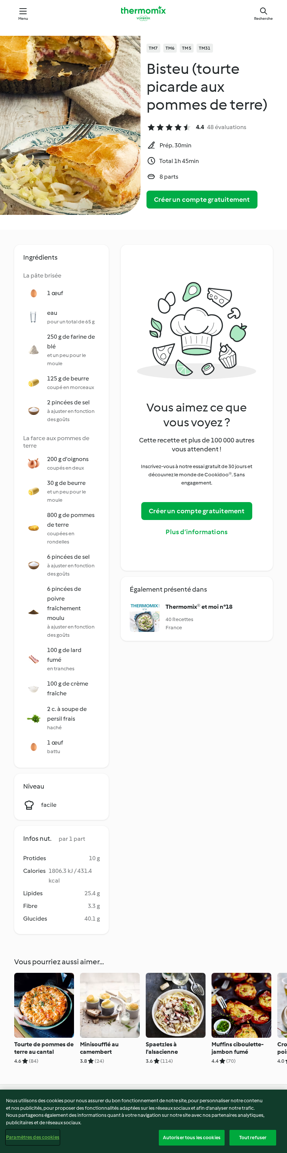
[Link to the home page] (143, 13)
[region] (143, 1121)
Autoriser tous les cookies (191, 1137)
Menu (23, 18)
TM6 (170, 48)
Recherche (263, 18)
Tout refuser (253, 1137)
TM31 (205, 48)
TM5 (186, 48)
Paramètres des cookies (32, 1137)
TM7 (153, 48)
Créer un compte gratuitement (202, 199)
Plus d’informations (197, 532)
